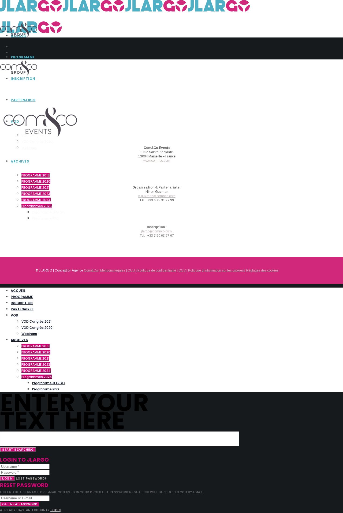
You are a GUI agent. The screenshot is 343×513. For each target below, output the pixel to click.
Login (7, 478)
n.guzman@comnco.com (157, 196)
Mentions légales (112, 270)
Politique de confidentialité (156, 270)
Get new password (19, 504)
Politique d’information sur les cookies (216, 270)
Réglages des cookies (262, 270)
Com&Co (91, 270)
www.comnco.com (156, 161)
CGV (182, 270)
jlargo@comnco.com (157, 231)
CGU (131, 270)
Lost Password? (31, 478)
